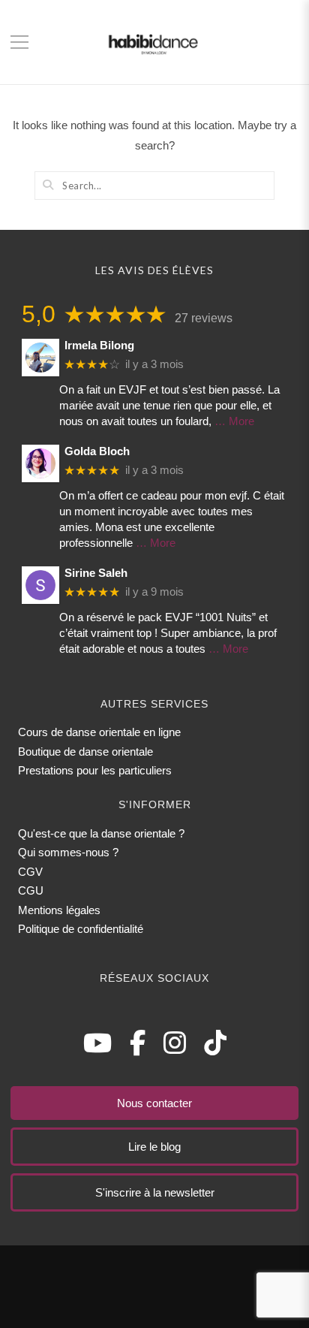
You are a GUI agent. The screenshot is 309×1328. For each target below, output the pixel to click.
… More (234, 421)
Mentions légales (59, 910)
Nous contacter (154, 1103)
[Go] (48, 184)
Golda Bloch (97, 451)
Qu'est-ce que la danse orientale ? (101, 833)
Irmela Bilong (99, 345)
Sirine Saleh (96, 572)
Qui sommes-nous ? (68, 852)
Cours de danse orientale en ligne (99, 732)
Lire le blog (154, 1146)
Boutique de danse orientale (85, 751)
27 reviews (203, 318)
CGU (31, 890)
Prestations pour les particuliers (95, 770)
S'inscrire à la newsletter (154, 1192)
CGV (30, 871)
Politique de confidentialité (80, 928)
